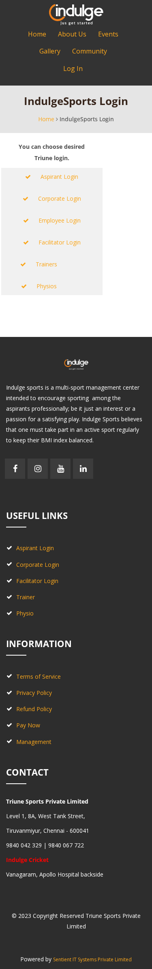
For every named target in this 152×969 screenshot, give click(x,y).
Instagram (38, 469)
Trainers (54, 264)
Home (46, 119)
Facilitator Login (55, 242)
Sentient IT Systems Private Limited (92, 959)
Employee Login (55, 220)
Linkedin (83, 469)
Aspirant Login (54, 176)
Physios (55, 286)
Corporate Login (54, 198)
